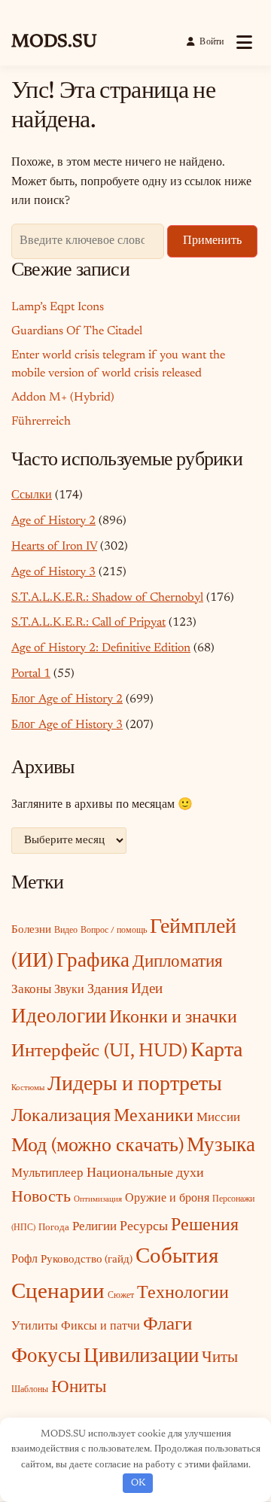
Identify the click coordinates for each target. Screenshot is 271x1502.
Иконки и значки (173, 1018)
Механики (153, 1116)
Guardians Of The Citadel (76, 331)
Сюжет (121, 1295)
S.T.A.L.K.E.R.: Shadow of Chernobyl (107, 598)
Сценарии (58, 1292)
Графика (92, 962)
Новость (41, 1198)
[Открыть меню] (244, 42)
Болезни (31, 930)
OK (138, 1483)
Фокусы (46, 1357)
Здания (107, 990)
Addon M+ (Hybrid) (62, 397)
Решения (205, 1226)
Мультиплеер (47, 1174)
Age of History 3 (53, 572)
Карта (216, 1051)
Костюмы (27, 1088)
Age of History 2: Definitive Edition (100, 648)
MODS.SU (53, 42)
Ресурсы (144, 1227)
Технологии (183, 1293)
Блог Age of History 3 (67, 725)
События (177, 1257)
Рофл (24, 1260)
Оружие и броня (167, 1199)
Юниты (78, 1388)
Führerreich (41, 422)
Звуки (69, 990)
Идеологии (58, 1017)
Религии (94, 1227)
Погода (53, 1227)
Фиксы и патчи (100, 1327)
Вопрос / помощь (114, 930)
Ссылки (31, 495)
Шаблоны (29, 1389)
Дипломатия (177, 962)
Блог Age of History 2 (67, 699)
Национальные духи (145, 1174)
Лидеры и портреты (134, 1084)
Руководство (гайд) (86, 1260)
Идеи (147, 990)
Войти (211, 42)
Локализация (61, 1116)
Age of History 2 (53, 521)
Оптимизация (98, 1200)
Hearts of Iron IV (54, 547)
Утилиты (34, 1327)
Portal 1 (30, 674)
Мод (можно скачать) (97, 1146)
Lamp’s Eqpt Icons (57, 307)
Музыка (221, 1146)
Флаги (167, 1325)
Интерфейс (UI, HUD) (99, 1052)
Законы (31, 990)
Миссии (218, 1118)
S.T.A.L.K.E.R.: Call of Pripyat (88, 623)
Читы (220, 1358)
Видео (66, 930)
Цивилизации (141, 1357)
